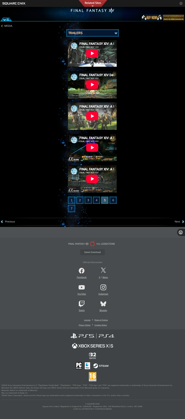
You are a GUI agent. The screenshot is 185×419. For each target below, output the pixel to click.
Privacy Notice (85, 325)
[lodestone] (173, 18)
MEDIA (8, 25)
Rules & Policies (101, 320)
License (87, 320)
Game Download (92, 252)
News (105, 277)
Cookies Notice (100, 325)
